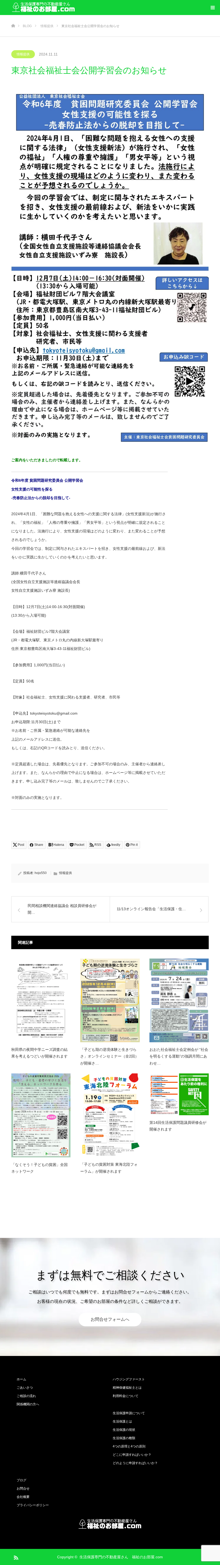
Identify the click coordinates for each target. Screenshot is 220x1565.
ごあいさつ (25, 1388)
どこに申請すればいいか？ (132, 1455)
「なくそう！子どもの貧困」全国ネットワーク (39, 1167)
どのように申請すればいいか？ (135, 1463)
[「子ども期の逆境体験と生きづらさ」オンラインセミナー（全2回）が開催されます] (110, 1001)
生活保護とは (122, 1421)
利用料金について (125, 1396)
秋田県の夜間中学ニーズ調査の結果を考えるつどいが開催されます (39, 1052)
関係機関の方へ (28, 1404)
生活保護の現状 (124, 1430)
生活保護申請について (129, 1413)
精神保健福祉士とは (127, 1388)
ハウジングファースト (129, 1379)
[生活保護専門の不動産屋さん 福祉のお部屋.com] (43, 7)
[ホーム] (13, 17)
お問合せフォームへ (110, 1319)
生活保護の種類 (124, 1438)
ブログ (21, 1480)
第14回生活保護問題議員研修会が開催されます (177, 1125)
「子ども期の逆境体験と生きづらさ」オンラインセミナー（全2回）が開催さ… (109, 1056)
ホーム (21, 1379)
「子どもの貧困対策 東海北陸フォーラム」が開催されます (109, 1167)
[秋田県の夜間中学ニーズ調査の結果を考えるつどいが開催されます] (41, 1001)
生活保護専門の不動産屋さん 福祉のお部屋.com (121, 1557)
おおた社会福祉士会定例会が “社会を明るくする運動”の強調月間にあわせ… (178, 1056)
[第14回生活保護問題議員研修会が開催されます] (179, 1094)
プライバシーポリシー (33, 1505)
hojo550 (41, 873)
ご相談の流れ (26, 1396)
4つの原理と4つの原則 (129, 1446)
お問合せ (23, 1488)
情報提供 (23, 54)
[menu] (212, 7)
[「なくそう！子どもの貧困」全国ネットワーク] (41, 1115)
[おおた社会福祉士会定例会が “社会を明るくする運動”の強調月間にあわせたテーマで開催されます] (179, 1001)
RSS (15, 1557)
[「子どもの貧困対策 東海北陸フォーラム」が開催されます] (110, 1115)
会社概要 (23, 1497)
